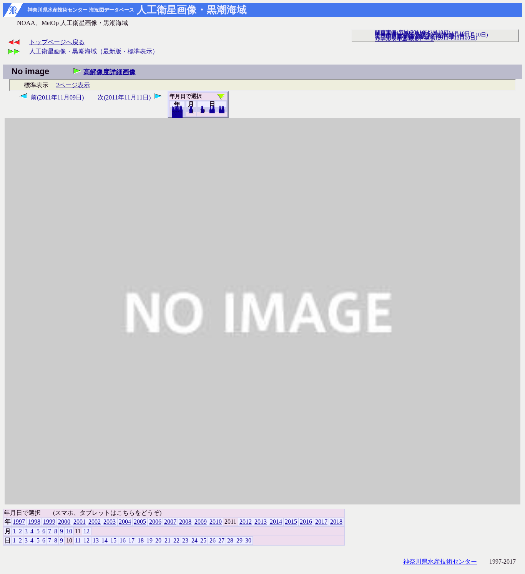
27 (221, 540)
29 (239, 540)
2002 (94, 521)
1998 (34, 521)
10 (69, 531)
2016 (306, 521)
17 (131, 540)
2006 (155, 521)
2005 (140, 521)
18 (141, 540)
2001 (79, 521)
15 (113, 540)
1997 (19, 521)
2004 (125, 521)
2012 (245, 521)
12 (191, 111)
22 (176, 540)
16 (123, 540)
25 (203, 540)
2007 (170, 521)
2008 (185, 521)
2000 (64, 521)
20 (212, 111)
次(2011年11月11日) (124, 97)
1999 (49, 521)
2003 (109, 521)
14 (104, 540)
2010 (215, 521)
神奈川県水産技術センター (440, 561)
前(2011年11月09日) (57, 97)
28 (230, 540)
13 (96, 540)
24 (194, 540)
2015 (291, 521)
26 (212, 540)
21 (167, 540)
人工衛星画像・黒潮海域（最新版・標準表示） (93, 51)
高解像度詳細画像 (109, 72)
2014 (276, 521)
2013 (260, 521)
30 (221, 111)
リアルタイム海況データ (404, 39)
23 (185, 540)
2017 (321, 521)
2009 (200, 521)
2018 (177, 115)
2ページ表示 (73, 85)
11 (78, 540)
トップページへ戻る (57, 42)
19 (149, 540)
